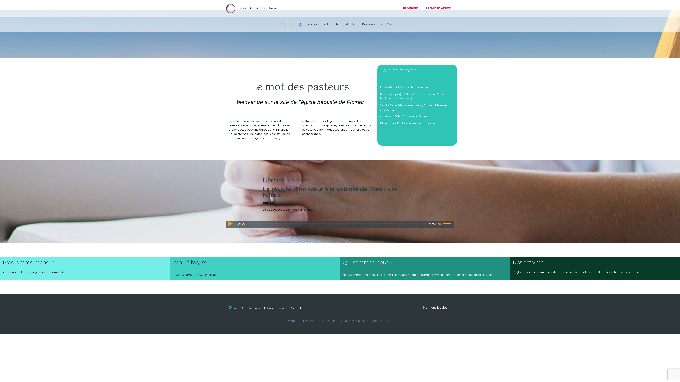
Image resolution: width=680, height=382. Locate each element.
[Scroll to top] (671, 373)
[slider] (447, 224)
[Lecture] (230, 223)
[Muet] (439, 223)
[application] (340, 224)
